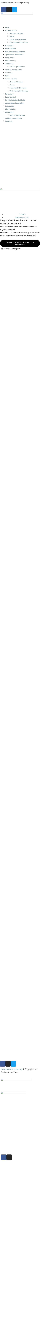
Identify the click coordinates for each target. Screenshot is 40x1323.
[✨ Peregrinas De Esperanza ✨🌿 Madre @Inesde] (7, 851)
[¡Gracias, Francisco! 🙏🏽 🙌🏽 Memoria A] (20, 446)
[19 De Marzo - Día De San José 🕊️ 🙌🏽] (20, 841)
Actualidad (9, 64)
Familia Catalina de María (15, 52)
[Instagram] (9, 9)
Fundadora (9, 46)
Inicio (7, 27)
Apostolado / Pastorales (14, 55)
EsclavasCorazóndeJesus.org (11, 1069)
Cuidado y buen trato (13, 70)
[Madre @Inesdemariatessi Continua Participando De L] (7, 461)
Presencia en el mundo (18, 39)
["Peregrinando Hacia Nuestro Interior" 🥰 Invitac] (20, 716)
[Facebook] (3, 9)
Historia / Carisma (16, 33)
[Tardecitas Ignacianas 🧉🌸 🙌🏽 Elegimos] (32, 319)
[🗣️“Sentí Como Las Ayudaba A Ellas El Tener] (7, 1012)
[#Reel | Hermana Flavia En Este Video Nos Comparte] (32, 690)
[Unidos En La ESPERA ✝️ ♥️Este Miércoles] (20, 287)
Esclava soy (9, 58)
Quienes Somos (11, 30)
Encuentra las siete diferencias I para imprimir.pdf (20, 243)
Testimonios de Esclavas (19, 42)
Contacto (8, 73)
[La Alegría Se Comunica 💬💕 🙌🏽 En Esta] (32, 452)
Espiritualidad (10, 49)
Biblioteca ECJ (10, 61)
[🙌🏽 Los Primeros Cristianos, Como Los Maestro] (20, 597)
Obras (12, 36)
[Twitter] (14, 9)
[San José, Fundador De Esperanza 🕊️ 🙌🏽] (32, 881)
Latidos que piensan (17, 67)
